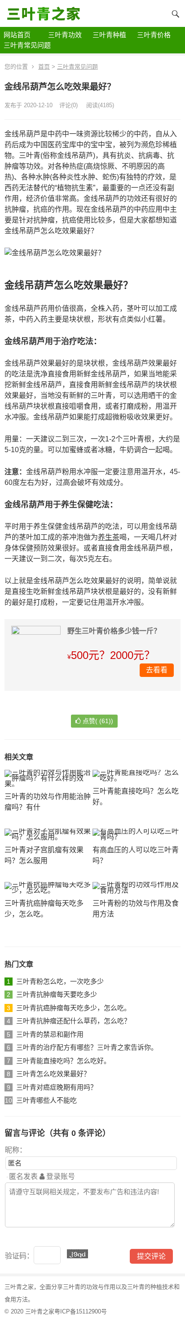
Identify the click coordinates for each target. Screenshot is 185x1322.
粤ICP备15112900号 (80, 1311)
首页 (44, 66)
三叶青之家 (39, 1311)
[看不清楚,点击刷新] (77, 1253)
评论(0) (68, 105)
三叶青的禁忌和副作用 (50, 1034)
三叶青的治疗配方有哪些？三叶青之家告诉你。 (87, 1047)
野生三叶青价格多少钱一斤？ (114, 631)
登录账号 (59, 1176)
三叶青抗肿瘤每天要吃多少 (56, 994)
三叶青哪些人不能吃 (46, 1100)
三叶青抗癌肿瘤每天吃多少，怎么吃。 (73, 1008)
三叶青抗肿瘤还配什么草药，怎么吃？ (73, 1021)
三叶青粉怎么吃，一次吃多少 (60, 981)
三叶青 (71, 1286)
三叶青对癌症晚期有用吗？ (56, 1087)
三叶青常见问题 (77, 66)
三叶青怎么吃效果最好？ (53, 1074)
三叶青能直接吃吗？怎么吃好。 (63, 1061)
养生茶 (108, 537)
